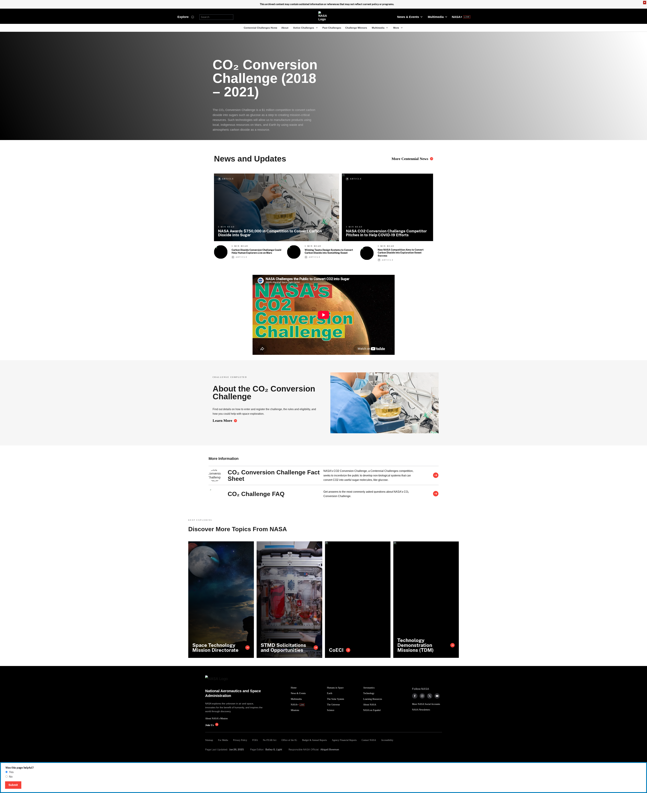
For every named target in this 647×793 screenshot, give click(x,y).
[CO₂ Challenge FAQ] (435, 494)
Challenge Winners (356, 27)
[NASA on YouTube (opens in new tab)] (437, 696)
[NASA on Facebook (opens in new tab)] (414, 696)
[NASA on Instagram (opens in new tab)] (422, 696)
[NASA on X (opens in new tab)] (429, 696)
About (284, 27)
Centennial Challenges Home (260, 27)
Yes (11, 772)
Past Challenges (331, 27)
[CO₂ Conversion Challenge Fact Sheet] (435, 476)
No (11, 776)
